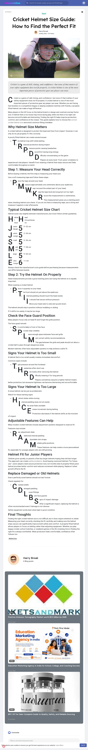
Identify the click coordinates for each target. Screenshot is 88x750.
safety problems (35, 461)
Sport (44, 13)
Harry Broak (43, 31)
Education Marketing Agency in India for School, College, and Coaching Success (44, 666)
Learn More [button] (59, 745)
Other (12, 612)
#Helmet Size (13, 538)
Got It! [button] (83, 745)
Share (9, 12)
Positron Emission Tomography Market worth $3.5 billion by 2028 (37, 617)
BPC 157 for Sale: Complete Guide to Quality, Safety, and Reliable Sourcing (41, 714)
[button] (47, 3)
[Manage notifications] (3, 746)
